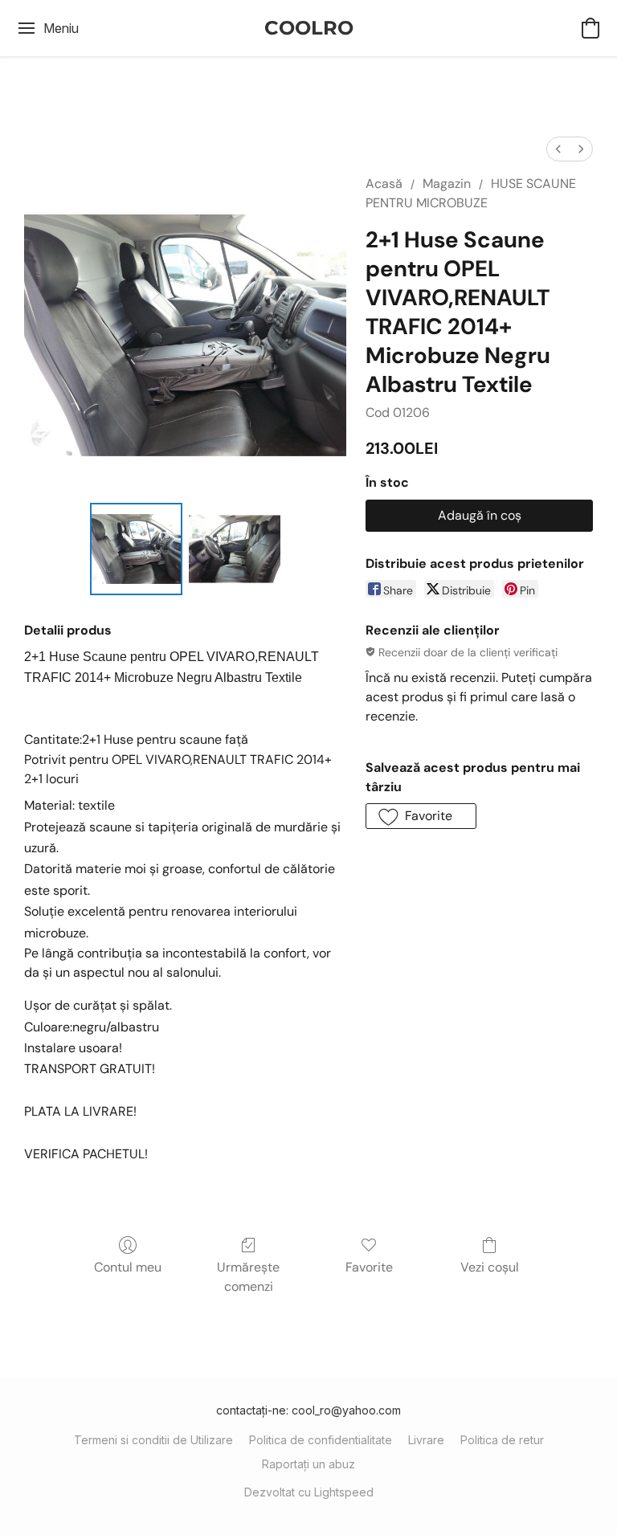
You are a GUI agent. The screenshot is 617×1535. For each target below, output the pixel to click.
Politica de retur (502, 1440)
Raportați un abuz (308, 1464)
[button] (308, 28)
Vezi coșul (489, 1267)
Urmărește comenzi (248, 1277)
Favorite (369, 1267)
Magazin (447, 183)
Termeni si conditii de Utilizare (153, 1440)
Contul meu (127, 1267)
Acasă (384, 183)
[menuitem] (558, 149)
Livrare (426, 1440)
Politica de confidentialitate (320, 1440)
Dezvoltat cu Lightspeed (309, 1492)
